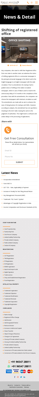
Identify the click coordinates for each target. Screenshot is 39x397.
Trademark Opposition (10, 301)
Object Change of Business (12, 334)
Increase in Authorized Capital (13, 328)
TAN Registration (9, 258)
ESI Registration (8, 264)
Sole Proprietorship (10, 229)
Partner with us (26, 385)
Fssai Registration (9, 280)
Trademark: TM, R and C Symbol (13, 199)
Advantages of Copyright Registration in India (17, 203)
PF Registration (8, 261)
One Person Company (10, 234)
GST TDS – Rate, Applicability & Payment (16, 187)
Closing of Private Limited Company (14, 339)
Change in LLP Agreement (11, 336)
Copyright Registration (10, 304)
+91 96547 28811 (21, 366)
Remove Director (9, 325)
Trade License (8, 275)
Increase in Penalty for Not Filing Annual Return (18, 191)
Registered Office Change (11, 317)
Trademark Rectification (11, 296)
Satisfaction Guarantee (16, 387)
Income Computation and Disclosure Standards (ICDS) (20, 207)
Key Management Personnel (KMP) (14, 195)
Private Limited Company (11, 240)
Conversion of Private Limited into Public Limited (18, 350)
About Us (10, 385)
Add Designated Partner (11, 323)
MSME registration (9, 267)
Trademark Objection (10, 293)
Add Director (7, 320)
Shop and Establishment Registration (15, 277)
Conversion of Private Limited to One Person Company (20, 353)
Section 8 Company (9, 245)
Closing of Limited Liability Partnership (15, 342)
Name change (8, 314)
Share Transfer (8, 331)
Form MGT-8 (7, 183)
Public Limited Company (11, 243)
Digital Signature (9, 272)
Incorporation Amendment (12, 179)
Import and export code (11, 269)
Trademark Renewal (10, 299)
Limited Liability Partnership (12, 237)
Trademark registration (11, 290)
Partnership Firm (9, 232)
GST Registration (9, 256)
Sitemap (26, 387)
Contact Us (17, 385)
